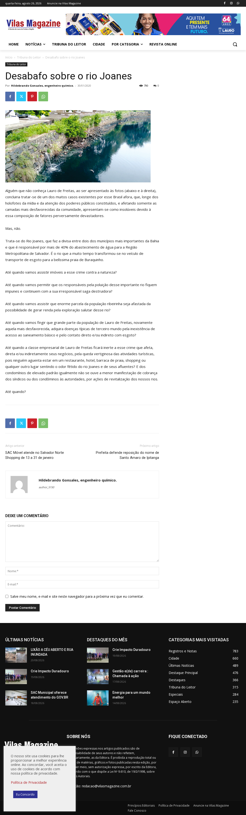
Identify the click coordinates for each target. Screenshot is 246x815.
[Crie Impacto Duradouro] (16, 676)
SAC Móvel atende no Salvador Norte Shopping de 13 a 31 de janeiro (34, 455)
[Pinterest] (32, 96)
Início (8, 57)
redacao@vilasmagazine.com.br (106, 786)
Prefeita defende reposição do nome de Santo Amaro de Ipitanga (127, 455)
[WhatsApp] (238, 3)
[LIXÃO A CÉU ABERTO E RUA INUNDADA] (16, 655)
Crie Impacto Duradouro (50, 671)
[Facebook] (225, 3)
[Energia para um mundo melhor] (98, 698)
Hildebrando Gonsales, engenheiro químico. (42, 85)
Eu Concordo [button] (25, 794)
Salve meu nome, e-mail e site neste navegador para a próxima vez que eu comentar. (77, 596)
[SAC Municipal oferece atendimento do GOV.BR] (16, 698)
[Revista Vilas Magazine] (33, 25)
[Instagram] (231, 3)
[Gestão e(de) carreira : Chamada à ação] (98, 676)
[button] (235, 44)
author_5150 (46, 487)
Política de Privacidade (29, 782)
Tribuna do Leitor (29, 57)
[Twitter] (21, 96)
